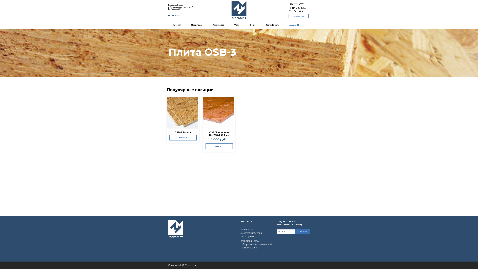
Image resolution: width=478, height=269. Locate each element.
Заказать (183, 137)
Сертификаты (272, 25)
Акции (292, 25)
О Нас (252, 25)
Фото (236, 25)
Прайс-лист (218, 25)
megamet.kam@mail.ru (251, 233)
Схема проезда (177, 15)
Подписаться (302, 231)
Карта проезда (248, 236)
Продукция (196, 25)
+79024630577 (296, 4)
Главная (177, 25)
